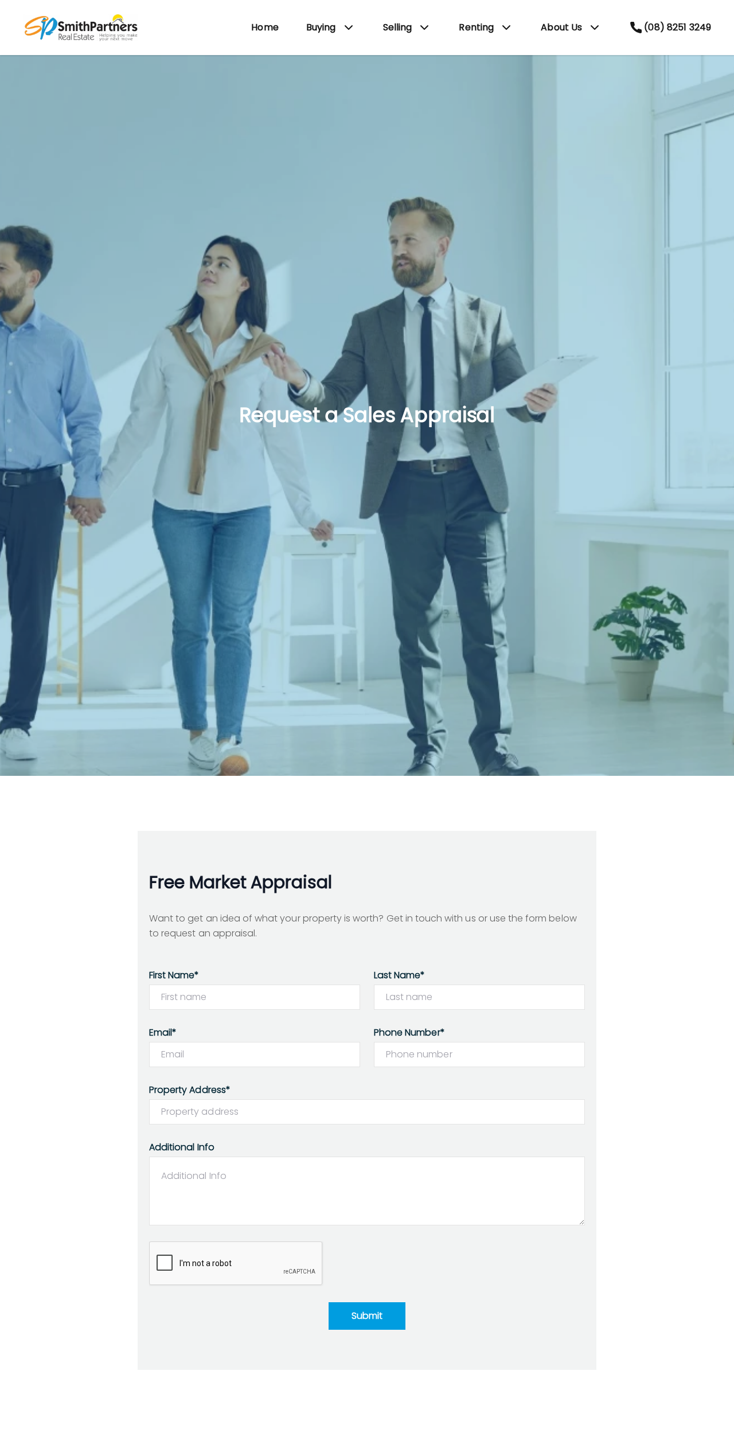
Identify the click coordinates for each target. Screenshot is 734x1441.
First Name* (174, 975)
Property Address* (190, 1089)
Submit (367, 1315)
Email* (163, 1032)
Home (265, 27)
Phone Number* (409, 1032)
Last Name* (399, 975)
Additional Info (181, 1147)
